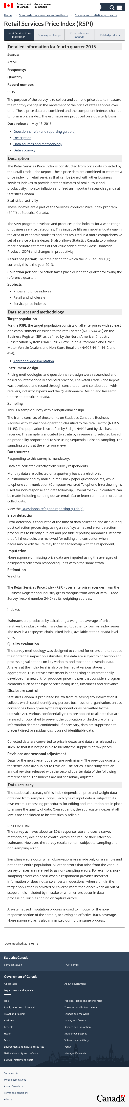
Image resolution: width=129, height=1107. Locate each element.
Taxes (7, 1040)
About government (75, 983)
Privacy (8, 1099)
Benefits (8, 1027)
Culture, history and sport (18, 1059)
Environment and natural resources (24, 1046)
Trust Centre (71, 964)
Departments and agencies (19, 990)
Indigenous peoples (75, 1033)
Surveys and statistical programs (96, 15)
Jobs (6, 1000)
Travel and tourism (14, 1013)
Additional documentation (33, 361)
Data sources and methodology (37, 144)
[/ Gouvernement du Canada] (28, 6)
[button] (113, 8)
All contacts (10, 983)
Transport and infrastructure (80, 1007)
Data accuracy (24, 150)
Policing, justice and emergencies (83, 1000)
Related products (110, 35)
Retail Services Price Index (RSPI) (19, 34)
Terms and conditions (16, 1092)
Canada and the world (77, 1013)
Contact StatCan (13, 964)
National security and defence (21, 1053)
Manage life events (75, 1053)
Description (22, 137)
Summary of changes (49, 35)
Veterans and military (76, 1040)
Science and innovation (77, 1027)
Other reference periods (79, 34)
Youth (67, 1046)
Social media (11, 1073)
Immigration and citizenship (20, 1007)
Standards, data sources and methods (43, 15)
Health (7, 1033)
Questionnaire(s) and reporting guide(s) (44, 131)
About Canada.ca (13, 1086)
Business (9, 1020)
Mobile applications (15, 1079)
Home (8, 15)
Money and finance (75, 1020)
